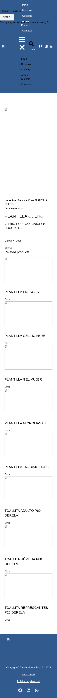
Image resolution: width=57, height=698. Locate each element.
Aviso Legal (28, 674)
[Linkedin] (28, 690)
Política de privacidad (28, 681)
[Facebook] (20, 690)
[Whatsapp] (37, 690)
